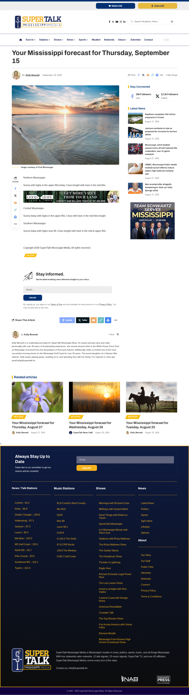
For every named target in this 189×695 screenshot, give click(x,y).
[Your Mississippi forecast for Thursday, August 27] (37, 397)
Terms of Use (56, 304)
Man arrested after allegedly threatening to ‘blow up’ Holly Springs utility (158, 187)
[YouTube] (117, 22)
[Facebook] (109, 22)
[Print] (157, 75)
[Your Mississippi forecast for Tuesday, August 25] (151, 397)
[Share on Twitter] (143, 75)
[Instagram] (121, 22)
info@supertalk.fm (78, 668)
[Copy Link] (152, 75)
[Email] (148, 75)
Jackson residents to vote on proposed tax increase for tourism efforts (161, 131)
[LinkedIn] (124, 22)
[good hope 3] (71, 196)
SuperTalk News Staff (83, 432)
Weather (31, 255)
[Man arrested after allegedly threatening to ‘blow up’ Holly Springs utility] (135, 188)
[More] (161, 75)
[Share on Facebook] (139, 75)
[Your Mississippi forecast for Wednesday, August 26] (94, 397)
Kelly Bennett (33, 75)
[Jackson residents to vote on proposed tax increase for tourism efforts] (135, 132)
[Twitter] (113, 22)
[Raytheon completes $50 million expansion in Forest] (135, 118)
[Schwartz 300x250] (152, 220)
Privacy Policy (105, 304)
